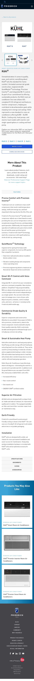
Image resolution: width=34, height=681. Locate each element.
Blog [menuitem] (17, 622)
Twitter (13, 653)
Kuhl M (20, 141)
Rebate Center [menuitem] (17, 640)
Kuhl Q (4, 141)
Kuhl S (12, 141)
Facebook (10, 653)
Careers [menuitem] (17, 627)
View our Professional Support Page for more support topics (17, 181)
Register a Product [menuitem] (17, 643)
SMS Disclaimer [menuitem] (17, 671)
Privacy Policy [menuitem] (17, 669)
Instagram (20, 653)
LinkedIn (16, 653)
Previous (2, 60)
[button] (17, 146)
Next (31, 60)
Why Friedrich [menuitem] (17, 632)
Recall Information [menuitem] (17, 648)
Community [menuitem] (17, 630)
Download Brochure (17, 152)
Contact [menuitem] (17, 624)
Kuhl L (28, 141)
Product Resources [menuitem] (17, 637)
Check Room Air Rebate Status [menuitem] (17, 646)
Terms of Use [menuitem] (17, 673)
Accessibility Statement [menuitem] (17, 667)
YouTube (23, 653)
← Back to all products (9, 17)
